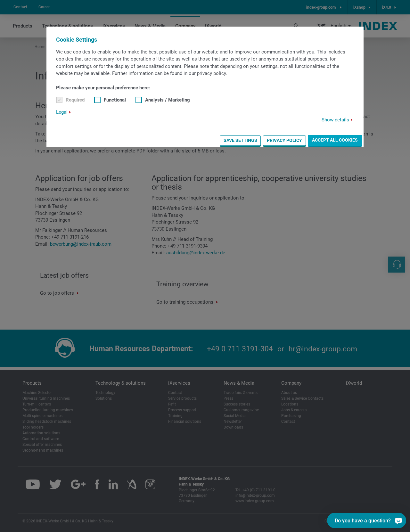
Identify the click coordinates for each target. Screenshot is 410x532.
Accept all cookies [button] (335, 140)
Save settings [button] (240, 140)
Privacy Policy (284, 140)
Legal (62, 112)
